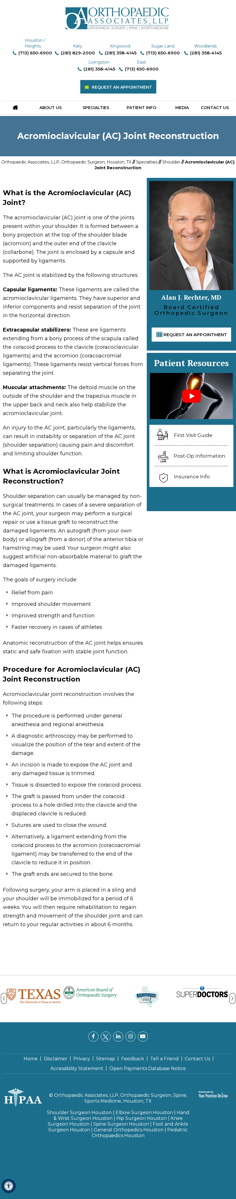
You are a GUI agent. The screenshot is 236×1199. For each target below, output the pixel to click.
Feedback (132, 1058)
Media (182, 107)
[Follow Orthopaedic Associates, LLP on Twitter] (106, 1036)
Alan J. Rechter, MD (167, 297)
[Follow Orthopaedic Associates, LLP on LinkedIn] (118, 1036)
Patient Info (141, 107)
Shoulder (171, 162)
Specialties (96, 107)
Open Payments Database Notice (147, 1068)
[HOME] (15, 107)
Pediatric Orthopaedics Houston (140, 1132)
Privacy (81, 1058)
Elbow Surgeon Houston (144, 1112)
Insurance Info (192, 476)
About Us (50, 107)
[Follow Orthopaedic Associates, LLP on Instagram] (130, 1036)
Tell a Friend (164, 1058)
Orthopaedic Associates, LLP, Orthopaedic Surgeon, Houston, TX (66, 162)
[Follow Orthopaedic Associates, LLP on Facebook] (93, 1036)
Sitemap (105, 1058)
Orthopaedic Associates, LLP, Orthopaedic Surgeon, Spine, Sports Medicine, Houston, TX (120, 1098)
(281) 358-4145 (120, 53)
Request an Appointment (122, 87)
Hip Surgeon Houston (141, 1118)
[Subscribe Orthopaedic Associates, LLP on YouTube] (143, 1036)
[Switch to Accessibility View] (8, 1186)
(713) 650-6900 (35, 53)
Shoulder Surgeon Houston (79, 1112)
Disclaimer (55, 1058)
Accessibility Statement (76, 1068)
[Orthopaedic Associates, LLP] (118, 15)
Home (31, 1058)
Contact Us (215, 107)
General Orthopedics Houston (128, 1130)
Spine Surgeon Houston (121, 1124)
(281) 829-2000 (78, 53)
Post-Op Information (199, 456)
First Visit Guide (193, 435)
